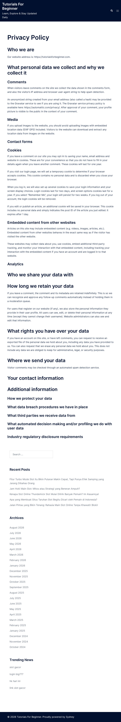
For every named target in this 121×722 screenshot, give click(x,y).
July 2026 (15, 533)
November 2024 (19, 641)
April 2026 (15, 549)
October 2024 (17, 647)
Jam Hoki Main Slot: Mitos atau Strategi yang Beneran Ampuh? (45, 488)
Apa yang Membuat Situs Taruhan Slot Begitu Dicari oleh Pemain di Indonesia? (53, 499)
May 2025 (15, 609)
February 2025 (18, 625)
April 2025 (15, 614)
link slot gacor (18, 687)
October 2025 (17, 581)
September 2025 (19, 587)
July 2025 (15, 598)
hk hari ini (15, 681)
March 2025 (16, 619)
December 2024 (19, 636)
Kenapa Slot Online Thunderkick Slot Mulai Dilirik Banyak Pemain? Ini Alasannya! (54, 494)
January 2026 (17, 565)
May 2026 (15, 543)
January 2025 (17, 630)
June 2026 (16, 538)
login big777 (16, 674)
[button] (111, 11)
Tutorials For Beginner (13, 6)
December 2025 (19, 571)
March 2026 (16, 554)
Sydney (70, 716)
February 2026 (18, 560)
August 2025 (17, 592)
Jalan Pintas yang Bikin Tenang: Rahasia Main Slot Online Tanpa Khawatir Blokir (54, 505)
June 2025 (16, 603)
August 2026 (17, 527)
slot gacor (15, 667)
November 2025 (19, 576)
